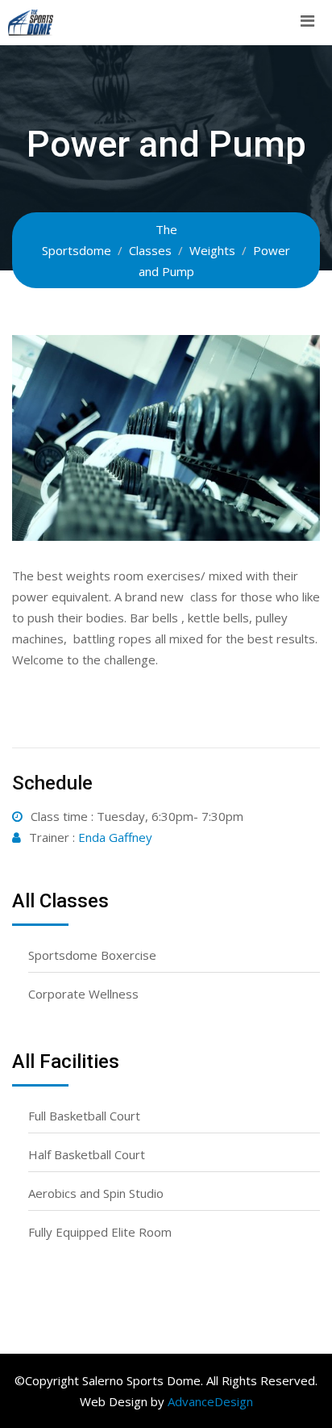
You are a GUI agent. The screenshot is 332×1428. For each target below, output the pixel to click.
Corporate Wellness (83, 994)
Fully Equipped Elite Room (100, 1232)
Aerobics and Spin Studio (96, 1193)
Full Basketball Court (84, 1116)
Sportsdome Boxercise (92, 955)
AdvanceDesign (210, 1401)
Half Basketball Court (86, 1154)
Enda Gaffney (115, 837)
